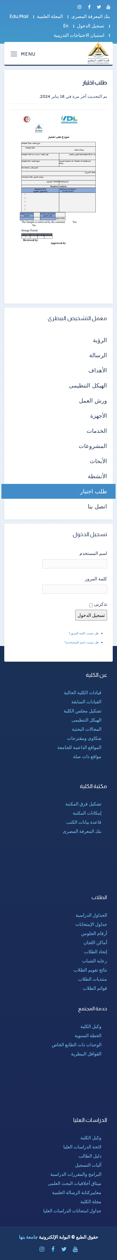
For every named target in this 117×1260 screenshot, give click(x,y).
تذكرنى (100, 604)
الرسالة (98, 355)
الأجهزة (98, 415)
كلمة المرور (96, 578)
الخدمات (97, 430)
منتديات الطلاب (92, 979)
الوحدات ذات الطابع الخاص (76, 1044)
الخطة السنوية (88, 1035)
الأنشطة (97, 476)
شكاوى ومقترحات (84, 738)
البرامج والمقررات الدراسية (75, 1174)
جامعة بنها (28, 1237)
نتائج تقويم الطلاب (90, 970)
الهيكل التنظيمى (88, 385)
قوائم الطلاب (95, 988)
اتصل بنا (97, 506)
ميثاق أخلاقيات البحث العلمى (74, 1183)
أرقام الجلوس (94, 933)
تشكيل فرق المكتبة (83, 804)
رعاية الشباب (94, 961)
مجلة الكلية (90, 1201)
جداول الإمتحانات (91, 924)
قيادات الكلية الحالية (82, 692)
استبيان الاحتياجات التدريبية (79, 35)
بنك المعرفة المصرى (90, 16)
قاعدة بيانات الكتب (83, 822)
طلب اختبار (93, 491)
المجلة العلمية (50, 16)
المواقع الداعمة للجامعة (79, 747)
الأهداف (97, 370)
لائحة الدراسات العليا (82, 1147)
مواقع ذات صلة (87, 756)
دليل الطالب (89, 1156)
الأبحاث (98, 461)
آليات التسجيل (88, 1165)
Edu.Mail (18, 16)
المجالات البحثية (86, 729)
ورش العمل (93, 400)
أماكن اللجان (95, 942)
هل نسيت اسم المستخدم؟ (81, 642)
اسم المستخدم (93, 553)
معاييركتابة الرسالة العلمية (76, 1192)
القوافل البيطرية (86, 1054)
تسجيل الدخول (90, 26)
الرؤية (100, 340)
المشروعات (93, 445)
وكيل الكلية (90, 1026)
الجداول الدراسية (91, 915)
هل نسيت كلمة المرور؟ (84, 633)
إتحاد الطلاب (95, 951)
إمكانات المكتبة (87, 813)
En (65, 26)
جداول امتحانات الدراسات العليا (72, 1210)
